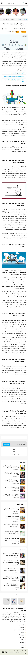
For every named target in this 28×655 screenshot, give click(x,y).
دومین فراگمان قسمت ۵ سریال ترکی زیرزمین (16, 15)
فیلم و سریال (21, 635)
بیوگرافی (22, 640)
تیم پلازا (25, 28)
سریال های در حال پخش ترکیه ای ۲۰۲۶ (12, 473)
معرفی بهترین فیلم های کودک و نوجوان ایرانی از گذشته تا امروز (12, 480)
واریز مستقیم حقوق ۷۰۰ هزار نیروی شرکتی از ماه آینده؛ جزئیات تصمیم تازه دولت (11, 570)
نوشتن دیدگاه (6, 444)
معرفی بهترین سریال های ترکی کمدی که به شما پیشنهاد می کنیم (11, 466)
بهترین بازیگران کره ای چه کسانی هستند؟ (12, 488)
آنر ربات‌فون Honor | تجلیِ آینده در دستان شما (23, 15)
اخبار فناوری (21, 625)
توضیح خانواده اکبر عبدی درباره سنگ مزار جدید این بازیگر (11, 525)
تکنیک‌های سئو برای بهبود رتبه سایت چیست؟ (9, 19)
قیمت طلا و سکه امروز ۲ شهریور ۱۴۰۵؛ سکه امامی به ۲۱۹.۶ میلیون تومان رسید (11, 540)
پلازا (24, 19)
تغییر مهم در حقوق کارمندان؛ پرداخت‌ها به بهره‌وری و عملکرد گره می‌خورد (11, 585)
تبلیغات (22, 647)
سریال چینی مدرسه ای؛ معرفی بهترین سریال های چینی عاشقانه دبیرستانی (11, 495)
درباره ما (22, 645)
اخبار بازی (22, 627)
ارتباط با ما (22, 642)
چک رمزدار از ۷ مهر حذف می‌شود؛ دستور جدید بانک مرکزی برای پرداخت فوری (11, 562)
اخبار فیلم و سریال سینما (19, 630)
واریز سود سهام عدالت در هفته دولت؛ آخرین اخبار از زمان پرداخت (11, 532)
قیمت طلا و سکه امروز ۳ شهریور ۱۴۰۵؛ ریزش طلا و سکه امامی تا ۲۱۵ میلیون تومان (11, 509)
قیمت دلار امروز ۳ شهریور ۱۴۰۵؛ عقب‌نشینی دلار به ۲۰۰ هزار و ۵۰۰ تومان (12, 518)
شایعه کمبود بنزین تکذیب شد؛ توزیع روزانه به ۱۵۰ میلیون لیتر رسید (11, 554)
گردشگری (22, 632)
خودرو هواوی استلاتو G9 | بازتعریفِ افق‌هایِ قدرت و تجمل (9, 15)
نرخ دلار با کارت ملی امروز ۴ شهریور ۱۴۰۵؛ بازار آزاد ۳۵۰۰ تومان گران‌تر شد (11, 577)
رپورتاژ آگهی (20, 19)
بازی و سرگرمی (21, 637)
